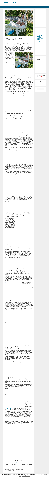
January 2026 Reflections (40, 35)
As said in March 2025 (8, 98)
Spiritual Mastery (18, 469)
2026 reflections (8, 468)
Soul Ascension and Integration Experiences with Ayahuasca (40, 47)
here (15, 458)
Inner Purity (25, 468)
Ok (20, 476)
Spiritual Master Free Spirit (12, 469)
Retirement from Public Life (9, 471)
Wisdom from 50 (22, 469)
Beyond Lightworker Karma (13, 468)
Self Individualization (29, 468)
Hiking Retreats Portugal (20, 468)
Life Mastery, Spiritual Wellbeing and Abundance (40, 43)
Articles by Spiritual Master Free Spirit (10, 467)
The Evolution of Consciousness (10, 470)
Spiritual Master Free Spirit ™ (13, 2)
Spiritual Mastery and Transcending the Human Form (40, 52)
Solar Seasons (7, 469)
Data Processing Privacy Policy (26, 476)
